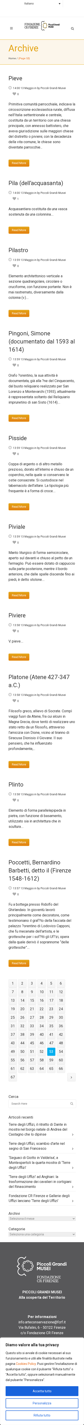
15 (32, 1000)
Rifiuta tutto (42, 1415)
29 (51, 1017)
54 (61, 1051)
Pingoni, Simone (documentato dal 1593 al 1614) (42, 341)
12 (61, 992)
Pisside (18, 438)
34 (42, 1026)
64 (42, 1069)
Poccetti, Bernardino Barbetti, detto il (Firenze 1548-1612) (40, 870)
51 (32, 1051)
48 (61, 1043)
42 (61, 1034)
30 (61, 1017)
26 (22, 1017)
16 (42, 1000)
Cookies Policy (26, 1364)
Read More (19, 163)
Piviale (17, 526)
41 (51, 1034)
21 (32, 1009)
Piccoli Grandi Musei (53, 88)
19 (13, 1009)
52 (42, 1051)
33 (32, 1026)
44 (22, 1043)
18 (61, 1000)
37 (13, 1034)
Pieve (15, 78)
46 (42, 1043)
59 (51, 1060)
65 (51, 1069)
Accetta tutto (42, 1391)
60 (61, 1060)
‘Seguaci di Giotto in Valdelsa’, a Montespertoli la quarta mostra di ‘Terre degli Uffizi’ (39, 1163)
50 (22, 1051)
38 (22, 1034)
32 (22, 1026)
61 (13, 1069)
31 (13, 1026)
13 (13, 1000)
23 (51, 1009)
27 (32, 1017)
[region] (42, 1381)
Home (12, 58)
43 (13, 1043)
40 (42, 1034)
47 (51, 1043)
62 (22, 1069)
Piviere (17, 615)
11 (51, 992)
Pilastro (18, 250)
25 (13, 1017)
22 (42, 1009)
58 (42, 1060)
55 (13, 1060)
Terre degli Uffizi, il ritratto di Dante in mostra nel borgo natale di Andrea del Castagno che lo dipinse (38, 1129)
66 (61, 1069)
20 (22, 1009)
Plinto (16, 784)
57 (32, 1060)
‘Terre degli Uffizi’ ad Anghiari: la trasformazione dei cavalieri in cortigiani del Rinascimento (40, 1182)
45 (32, 1043)
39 (32, 1034)
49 (13, 1051)
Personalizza (42, 1403)
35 (51, 1026)
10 (42, 992)
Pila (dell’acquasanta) (36, 183)
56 (22, 1060)
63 (32, 1069)
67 (13, 1077)
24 (61, 1009)
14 (22, 1000)
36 (61, 1026)
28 (42, 1017)
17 (51, 1000)
